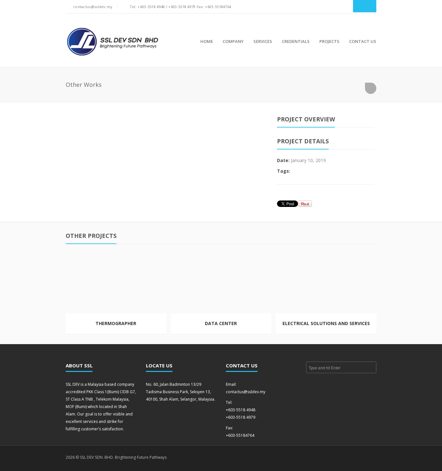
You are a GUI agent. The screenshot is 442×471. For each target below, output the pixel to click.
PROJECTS (329, 41)
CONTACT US (362, 41)
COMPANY (233, 41)
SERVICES (262, 41)
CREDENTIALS (296, 41)
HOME (206, 41)
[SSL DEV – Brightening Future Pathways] (113, 41)
